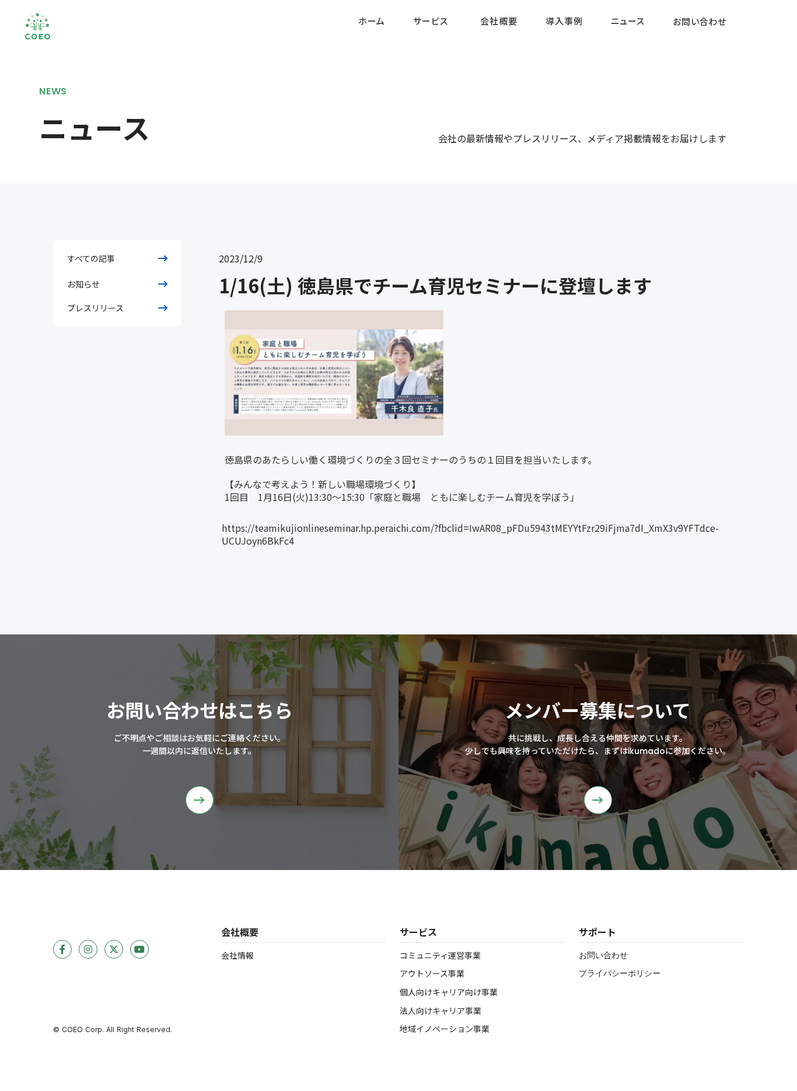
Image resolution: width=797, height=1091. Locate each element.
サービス (430, 21)
